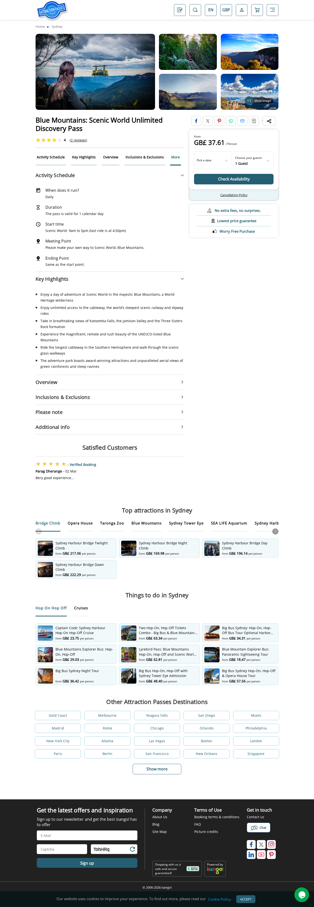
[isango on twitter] (261, 844)
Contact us (255, 817)
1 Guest (241, 163)
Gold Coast (58, 715)
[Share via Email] (242, 121)
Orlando (206, 728)
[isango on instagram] (271, 844)
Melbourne (107, 715)
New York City (57, 741)
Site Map (159, 831)
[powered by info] (215, 873)
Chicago (157, 728)
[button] (275, 531)
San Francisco (157, 753)
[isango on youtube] (261, 854)
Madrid (58, 728)
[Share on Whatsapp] (231, 121)
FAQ (197, 824)
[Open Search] (195, 10)
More (175, 157)
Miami (256, 715)
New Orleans (207, 753)
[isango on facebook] (251, 844)
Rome (107, 728)
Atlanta (108, 741)
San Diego (206, 715)
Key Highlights (84, 157)
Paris (58, 753)
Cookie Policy (219, 899)
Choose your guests (248, 158)
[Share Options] (269, 121)
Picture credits (206, 831)
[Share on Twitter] (208, 121)
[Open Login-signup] (242, 10)
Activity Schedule (51, 157)
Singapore (256, 753)
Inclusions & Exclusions (145, 157)
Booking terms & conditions (216, 817)
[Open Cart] (257, 10)
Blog (155, 824)
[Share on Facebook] (196, 121)
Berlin (108, 753)
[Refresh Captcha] (132, 850)
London (256, 741)
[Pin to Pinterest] (219, 121)
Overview (110, 157)
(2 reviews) (78, 140)
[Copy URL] (254, 121)
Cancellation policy (234, 195)
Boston (206, 741)
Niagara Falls (157, 715)
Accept (245, 899)
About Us (159, 817)
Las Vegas (157, 741)
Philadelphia (256, 728)
